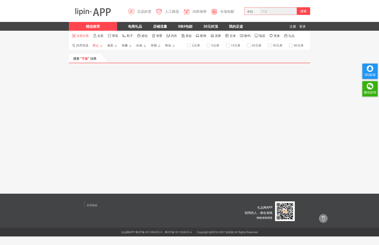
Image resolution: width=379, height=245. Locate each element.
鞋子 (127, 35)
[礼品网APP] (285, 211)
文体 (230, 35)
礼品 (289, 35)
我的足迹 (236, 26)
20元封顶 (211, 26)
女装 (98, 35)
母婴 (157, 35)
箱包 (142, 35)
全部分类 (80, 35)
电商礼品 (135, 26)
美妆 (186, 35)
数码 (245, 35)
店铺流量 (160, 26)
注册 (293, 26)
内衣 (171, 35)
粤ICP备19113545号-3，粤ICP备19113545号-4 (163, 232)
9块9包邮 (185, 26)
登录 (302, 26)
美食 (274, 35)
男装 (113, 35)
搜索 (303, 11)
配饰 (201, 35)
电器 (260, 35)
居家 (216, 35)
